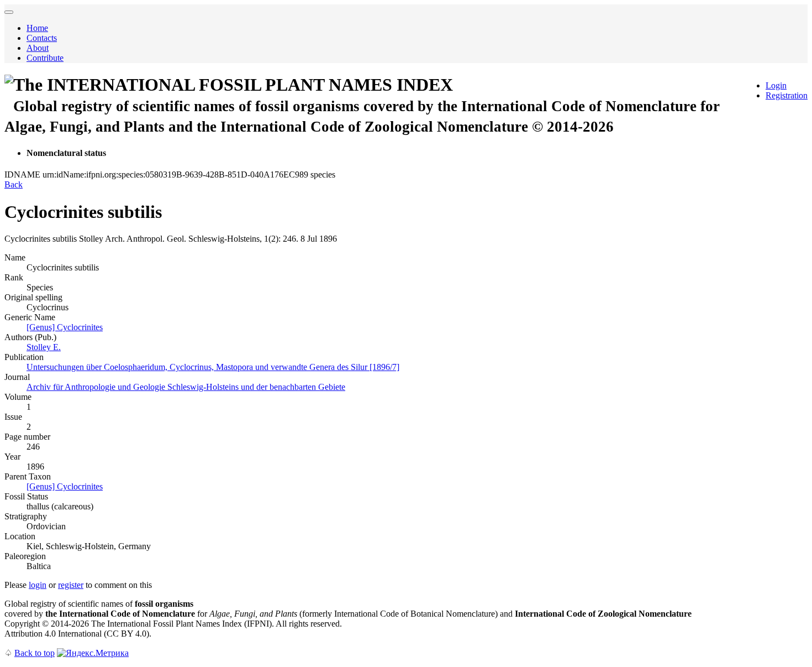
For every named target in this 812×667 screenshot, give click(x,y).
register (70, 585)
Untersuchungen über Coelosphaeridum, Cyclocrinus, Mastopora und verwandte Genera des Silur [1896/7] (213, 367)
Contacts (42, 38)
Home (37, 28)
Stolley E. (44, 347)
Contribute (45, 57)
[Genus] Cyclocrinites (65, 327)
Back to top (34, 653)
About (38, 48)
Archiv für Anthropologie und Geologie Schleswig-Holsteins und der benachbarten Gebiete (186, 387)
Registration (787, 95)
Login (776, 85)
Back (13, 184)
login (37, 585)
